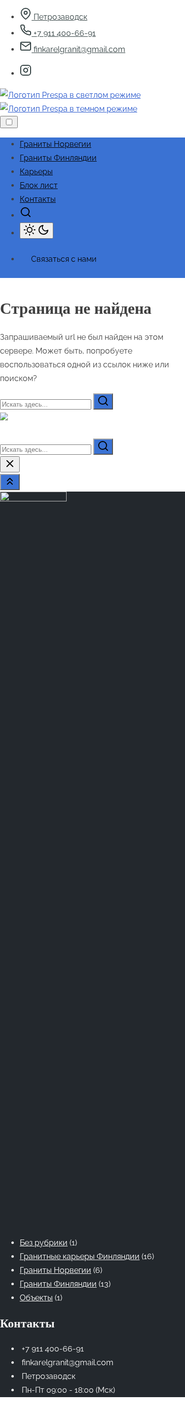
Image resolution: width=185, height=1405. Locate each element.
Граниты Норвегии (55, 1270)
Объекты (36, 1297)
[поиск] (26, 215)
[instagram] (26, 73)
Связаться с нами (64, 259)
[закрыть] (10, 464)
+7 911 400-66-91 (64, 33)
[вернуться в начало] (10, 482)
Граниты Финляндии (58, 1284)
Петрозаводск (59, 17)
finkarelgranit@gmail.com (78, 49)
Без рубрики (44, 1242)
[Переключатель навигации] (9, 122)
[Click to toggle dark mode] (36, 230)
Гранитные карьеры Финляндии (80, 1256)
